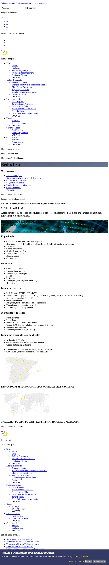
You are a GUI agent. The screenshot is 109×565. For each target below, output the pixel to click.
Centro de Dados (19, 94)
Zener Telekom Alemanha (22, 104)
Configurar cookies (76, 561)
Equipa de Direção (19, 75)
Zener (8, 63)
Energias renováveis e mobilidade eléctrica (29, 85)
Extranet (4, 440)
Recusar (88, 561)
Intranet (12, 440)
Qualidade (16, 68)
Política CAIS (19, 546)
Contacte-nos (17, 142)
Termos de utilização (22, 544)
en (7, 24)
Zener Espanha (18, 101)
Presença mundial (13, 99)
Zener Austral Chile (20, 106)
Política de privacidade (23, 542)
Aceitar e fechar (99, 561)
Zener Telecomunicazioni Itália (25, 113)
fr (7, 26)
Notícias (15, 140)
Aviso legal (19, 539)
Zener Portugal (18, 111)
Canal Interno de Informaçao (25, 549)
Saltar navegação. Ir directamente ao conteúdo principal (24, 3)
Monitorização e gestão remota (24, 92)
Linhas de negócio (14, 80)
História (15, 66)
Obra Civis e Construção (22, 87)
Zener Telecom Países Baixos (24, 109)
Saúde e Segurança (20, 70)
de (7, 29)
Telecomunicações (19, 82)
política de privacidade (79, 557)
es (7, 22)
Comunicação (12, 137)
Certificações (17, 130)
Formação (16, 120)
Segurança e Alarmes (20, 89)
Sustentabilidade (13, 128)
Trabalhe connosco (20, 123)
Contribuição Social (20, 132)
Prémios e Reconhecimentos (23, 73)
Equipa (9, 118)
